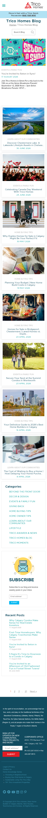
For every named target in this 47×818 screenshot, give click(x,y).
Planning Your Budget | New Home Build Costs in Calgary (23, 284)
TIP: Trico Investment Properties (17, 782)
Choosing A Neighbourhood (15, 775)
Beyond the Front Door (24, 492)
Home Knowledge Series (12, 772)
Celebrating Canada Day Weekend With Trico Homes (23, 191)
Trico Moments (18, 543)
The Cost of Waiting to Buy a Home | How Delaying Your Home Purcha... (23, 472)
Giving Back (16, 506)
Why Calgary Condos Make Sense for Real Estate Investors (23, 622)
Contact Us (7, 769)
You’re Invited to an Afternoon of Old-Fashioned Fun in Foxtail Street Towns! (24, 666)
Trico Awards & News (23, 533)
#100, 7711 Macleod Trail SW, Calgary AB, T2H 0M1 (34, 743)
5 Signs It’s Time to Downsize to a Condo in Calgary (25, 655)
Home (12, 25)
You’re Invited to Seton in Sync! (18, 74)
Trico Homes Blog (20, 538)
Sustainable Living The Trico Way (17, 780)
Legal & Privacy (9, 767)
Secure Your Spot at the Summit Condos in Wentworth (23, 379)
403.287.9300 (33, 751)
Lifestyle (15, 528)
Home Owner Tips (20, 516)
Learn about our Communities (20, 522)
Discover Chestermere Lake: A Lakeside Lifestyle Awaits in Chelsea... (23, 144)
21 (26, 691)
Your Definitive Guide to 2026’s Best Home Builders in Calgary (23, 426)
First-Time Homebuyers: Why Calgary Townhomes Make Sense (25, 634)
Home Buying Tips (20, 511)
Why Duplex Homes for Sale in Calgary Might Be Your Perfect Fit (23, 237)
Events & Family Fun (22, 501)
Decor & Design (19, 497)
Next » (33, 691)
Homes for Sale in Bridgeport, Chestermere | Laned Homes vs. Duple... (23, 331)
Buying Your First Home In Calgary (18, 777)
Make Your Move (29, 16)
